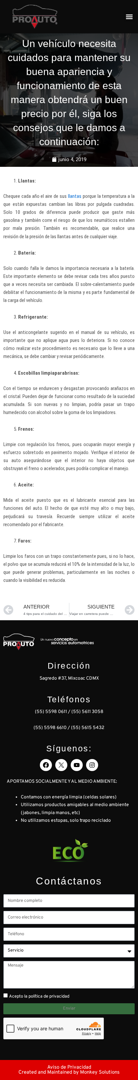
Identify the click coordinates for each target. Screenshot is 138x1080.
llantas (74, 196)
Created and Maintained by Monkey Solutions (69, 1072)
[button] (129, 16)
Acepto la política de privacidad (39, 996)
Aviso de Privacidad (69, 1067)
